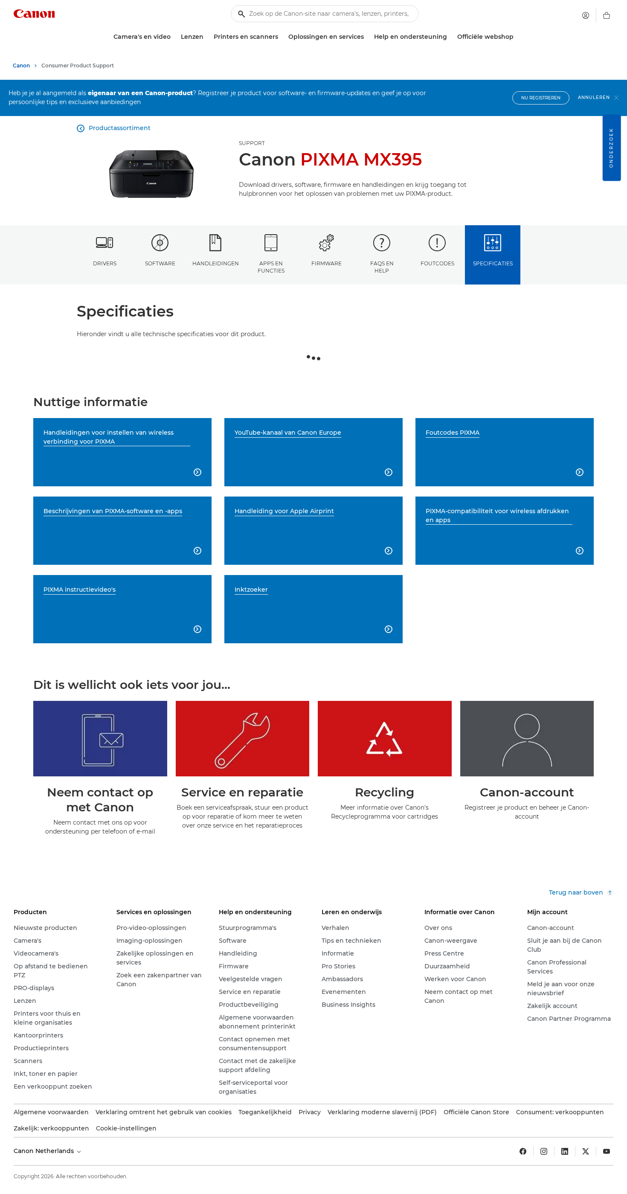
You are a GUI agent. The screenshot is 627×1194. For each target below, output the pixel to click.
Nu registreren (540, 98)
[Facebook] (523, 1151)
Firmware (326, 263)
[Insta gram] (543, 1151)
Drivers (104, 263)
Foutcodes (437, 263)
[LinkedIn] (564, 1151)
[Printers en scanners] (281, 36)
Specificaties (493, 263)
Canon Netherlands (44, 1151)
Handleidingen (215, 263)
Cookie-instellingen (126, 1128)
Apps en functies (271, 267)
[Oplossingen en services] (367, 36)
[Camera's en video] (174, 36)
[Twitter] (585, 1151)
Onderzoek (611, 148)
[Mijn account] (585, 15)
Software (160, 263)
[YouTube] (606, 1151)
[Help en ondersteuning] (450, 36)
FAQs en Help (382, 267)
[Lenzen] (206, 36)
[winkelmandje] (606, 15)
